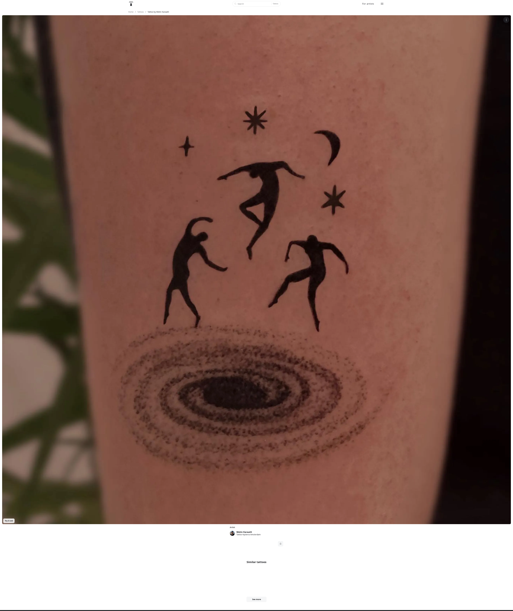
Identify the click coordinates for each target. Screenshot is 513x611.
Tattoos (275, 4)
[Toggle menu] (382, 3)
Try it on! (9, 520)
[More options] (506, 20)
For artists (368, 3)
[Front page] (131, 3)
